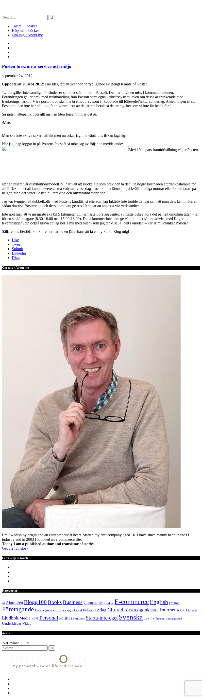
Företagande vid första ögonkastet (58, 610)
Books (55, 602)
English (159, 602)
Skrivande (79, 618)
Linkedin (19, 253)
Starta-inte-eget (102, 618)
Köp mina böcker (25, 30)
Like (15, 240)
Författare (88, 610)
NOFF (35, 618)
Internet (168, 609)
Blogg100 (35, 602)
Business (73, 602)
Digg (16, 258)
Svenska (131, 617)
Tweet (16, 244)
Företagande (18, 609)
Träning (160, 618)
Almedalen (14, 602)
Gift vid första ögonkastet (133, 609)
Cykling (109, 603)
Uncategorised (174, 618)
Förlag (100, 610)
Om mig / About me (27, 35)
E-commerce (132, 601)
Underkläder (11, 623)
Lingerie (191, 610)
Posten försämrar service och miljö (36, 66)
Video (27, 623)
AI (3, 603)
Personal (48, 618)
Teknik (149, 618)
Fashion (174, 603)
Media (25, 618)
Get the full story (15, 548)
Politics (65, 618)
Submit (17, 249)
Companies (93, 602)
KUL (181, 610)
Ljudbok (10, 617)
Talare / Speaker (24, 26)
